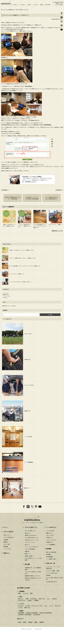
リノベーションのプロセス (31, 547)
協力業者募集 (49, 556)
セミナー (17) (5, 293)
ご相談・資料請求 (47, 4)
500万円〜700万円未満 (31, 613)
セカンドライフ (22, 600)
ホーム (2, 9)
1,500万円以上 (36, 614)
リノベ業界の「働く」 (51, 559)
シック (45, 605)
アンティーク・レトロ (36, 605)
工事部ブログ (27, 359)
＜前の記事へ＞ (5, 190)
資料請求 (48, 575)
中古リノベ (20, 598)
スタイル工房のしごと (22, 4)
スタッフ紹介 (7, 544)
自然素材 (36, 600)
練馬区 (36, 622)
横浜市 (24, 622)
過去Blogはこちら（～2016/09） (9, 305)
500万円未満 (21, 613)
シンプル (20, 607)
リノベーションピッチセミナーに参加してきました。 (20, 281)
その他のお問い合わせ (51, 581)
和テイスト (58, 605)
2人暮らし (54, 598)
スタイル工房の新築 (30, 549)
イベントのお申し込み (51, 573)
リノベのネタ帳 (27, 436)
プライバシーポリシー (26, 629)
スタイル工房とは (14, 4)
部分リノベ (27, 544)
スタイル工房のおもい (9, 537)
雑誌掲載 (6, 546)
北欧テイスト (27, 607)
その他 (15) (5, 297)
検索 (51, 314)
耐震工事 (27, 551)
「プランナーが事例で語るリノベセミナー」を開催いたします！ (24, 226)
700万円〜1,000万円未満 (45, 613)
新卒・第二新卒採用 (51, 552)
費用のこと (7, 553)
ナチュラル (20, 605)
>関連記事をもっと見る (57, 230)
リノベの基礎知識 (28, 462)
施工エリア (27, 533)
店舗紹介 (6, 542)
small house (33, 598)
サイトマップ (38, 629)
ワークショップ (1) (6, 296)
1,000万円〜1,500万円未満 (24, 614)
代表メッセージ (7, 535)
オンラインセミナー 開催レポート (16, 273)
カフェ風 (27, 605)
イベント (26, 9)
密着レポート (27, 488)
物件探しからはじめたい (31, 535)
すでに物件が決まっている (31, 537)
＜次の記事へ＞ (59, 190)
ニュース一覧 (7, 549)
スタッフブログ (19, 9)
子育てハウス (41, 598)
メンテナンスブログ (28, 385)
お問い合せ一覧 (50, 563)
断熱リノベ (27, 553)
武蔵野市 (41, 622)
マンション (25, 593)
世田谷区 (30, 622)
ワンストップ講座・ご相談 (52, 571)
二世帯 (26, 598)
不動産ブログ (27, 411)
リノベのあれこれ (35, 4)
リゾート (51, 605)
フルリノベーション (30, 542)
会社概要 (6, 539)
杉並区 (19, 622)
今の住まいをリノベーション (32, 540)
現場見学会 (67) (6, 294)
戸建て (19, 593)
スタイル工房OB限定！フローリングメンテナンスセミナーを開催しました (40, 226)
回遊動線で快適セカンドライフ (32, 576)
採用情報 (41, 4)
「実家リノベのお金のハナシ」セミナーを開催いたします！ (21, 250)
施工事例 (29, 4)
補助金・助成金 (28, 556)
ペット (48, 598)
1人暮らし (29, 600)
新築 (31, 593)
